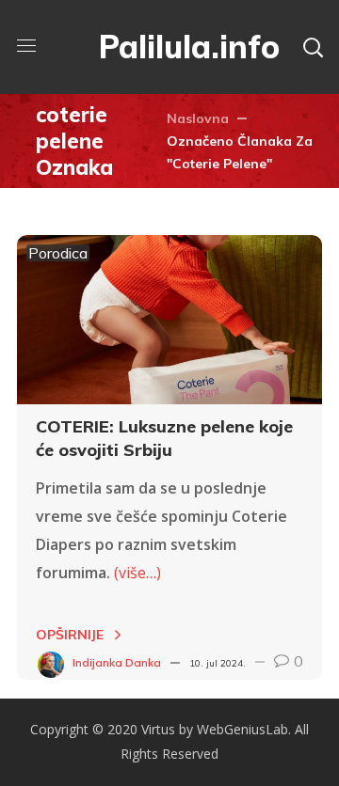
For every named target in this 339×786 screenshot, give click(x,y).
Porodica (58, 252)
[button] (312, 47)
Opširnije (70, 634)
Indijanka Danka (117, 662)
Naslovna (198, 118)
